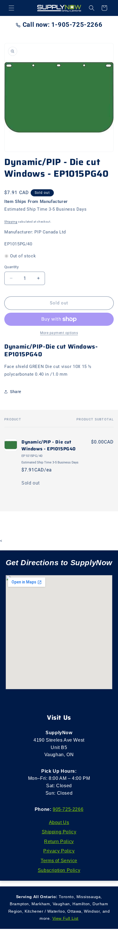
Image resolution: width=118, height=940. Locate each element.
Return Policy (59, 841)
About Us (59, 822)
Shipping (10, 221)
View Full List (65, 918)
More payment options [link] (59, 333)
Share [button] (15, 391)
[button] (11, 8)
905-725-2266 (68, 809)
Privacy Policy (58, 851)
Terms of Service (59, 860)
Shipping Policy (59, 831)
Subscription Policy (59, 870)
